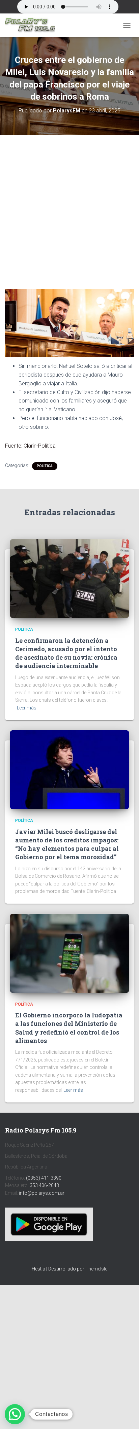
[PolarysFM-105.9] (32, 25)
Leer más (26, 707)
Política (45, 466)
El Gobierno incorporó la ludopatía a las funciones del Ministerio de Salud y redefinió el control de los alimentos (68, 1028)
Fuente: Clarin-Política (30, 446)
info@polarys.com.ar (41, 1193)
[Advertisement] (69, 207)
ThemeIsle (96, 1268)
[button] (15, 1414)
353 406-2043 (44, 1185)
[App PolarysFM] (49, 1224)
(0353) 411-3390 (43, 1178)
